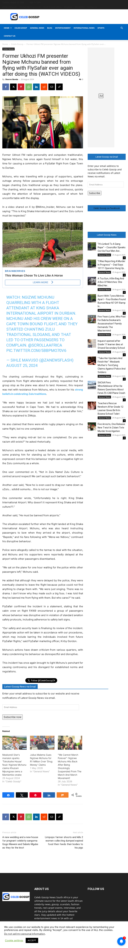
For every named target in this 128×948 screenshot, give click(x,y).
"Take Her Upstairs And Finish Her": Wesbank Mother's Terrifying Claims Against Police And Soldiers (112, 365)
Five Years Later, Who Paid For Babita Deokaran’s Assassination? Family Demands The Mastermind (112, 323)
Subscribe (94, 193)
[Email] (51, 87)
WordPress (79, 7)
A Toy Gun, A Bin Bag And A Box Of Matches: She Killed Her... (111, 282)
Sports (101, 28)
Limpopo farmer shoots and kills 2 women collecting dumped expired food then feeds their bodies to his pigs (64, 842)
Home (6, 28)
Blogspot (68, 7)
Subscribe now (12, 717)
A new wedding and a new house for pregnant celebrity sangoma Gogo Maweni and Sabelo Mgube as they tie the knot (20, 842)
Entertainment (62, 28)
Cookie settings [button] (14, 940)
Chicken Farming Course (30, 7)
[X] (13, 87)
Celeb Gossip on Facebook (107, 208)
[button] (122, 28)
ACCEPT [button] (32, 940)
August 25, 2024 (22, 365)
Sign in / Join (35, 2)
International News (84, 28)
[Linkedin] (36, 87)
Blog (49, 28)
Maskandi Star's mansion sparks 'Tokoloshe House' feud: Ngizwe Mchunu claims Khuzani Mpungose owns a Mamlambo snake (14, 764)
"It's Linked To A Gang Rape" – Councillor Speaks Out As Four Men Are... (112, 247)
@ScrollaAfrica (45, 345)
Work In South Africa (52, 7)
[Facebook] (5, 87)
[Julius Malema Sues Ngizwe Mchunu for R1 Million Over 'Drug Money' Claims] (42, 743)
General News (37, 28)
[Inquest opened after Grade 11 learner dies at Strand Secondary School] (92, 343)
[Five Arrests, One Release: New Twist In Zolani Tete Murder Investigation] (92, 426)
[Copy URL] (59, 87)
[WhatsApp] (28, 87)
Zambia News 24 (9, 7)
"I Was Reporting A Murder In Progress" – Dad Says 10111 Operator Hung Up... (111, 265)
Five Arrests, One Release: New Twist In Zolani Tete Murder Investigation (112, 427)
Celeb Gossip (20, 28)
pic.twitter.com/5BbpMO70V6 (36, 350)
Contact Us (92, 7)
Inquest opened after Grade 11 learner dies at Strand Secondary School (111, 344)
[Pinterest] (21, 87)
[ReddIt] (44, 87)
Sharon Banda (11, 79)
